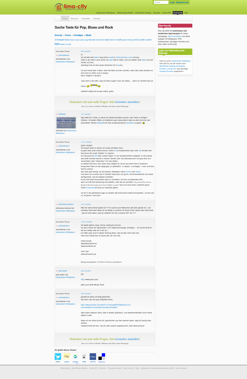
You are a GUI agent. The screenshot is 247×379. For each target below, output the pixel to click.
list (115, 40)
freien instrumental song (79, 40)
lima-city (58, 35)
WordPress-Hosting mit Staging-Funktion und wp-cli (172, 67)
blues (67, 39)
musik (119, 39)
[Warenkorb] (190, 11)
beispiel (61, 39)
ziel (69, 44)
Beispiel (100, 122)
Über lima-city (128, 368)
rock (136, 39)
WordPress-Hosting (143, 12)
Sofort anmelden (174, 36)
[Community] (59, 17)
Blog (137, 368)
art (56, 39)
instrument (100, 39)
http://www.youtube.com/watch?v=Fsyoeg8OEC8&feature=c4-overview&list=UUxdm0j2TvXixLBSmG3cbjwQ (106, 306)
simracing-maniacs (65, 204)
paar (124, 39)
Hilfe (186, 12)
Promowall (86, 18)
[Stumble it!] (76, 362)
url (67, 44)
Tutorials (96, 18)
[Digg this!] (67, 362)
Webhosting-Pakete (125, 12)
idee (94, 39)
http (90, 39)
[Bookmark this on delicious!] (102, 362)
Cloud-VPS (166, 12)
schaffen (142, 39)
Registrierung (182, 2)
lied (111, 39)
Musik (88, 35)
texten (62, 44)
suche (149, 39)
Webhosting (65, 368)
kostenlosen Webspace (65, 61)
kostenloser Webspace (105, 12)
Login (172, 2)
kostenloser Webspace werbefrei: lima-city (80, 7)
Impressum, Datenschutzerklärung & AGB (157, 368)
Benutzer (74, 18)
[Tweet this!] (59, 362)
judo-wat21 (62, 270)
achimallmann (63, 55)
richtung (130, 39)
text (57, 43)
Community (177, 12)
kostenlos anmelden (127, 102)
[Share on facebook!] (94, 362)
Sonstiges (78, 35)
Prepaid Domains (166, 71)
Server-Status (181, 368)
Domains (156, 12)
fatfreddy (62, 114)
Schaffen (130, 122)
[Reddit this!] (85, 362)
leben (107, 39)
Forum (65, 18)
